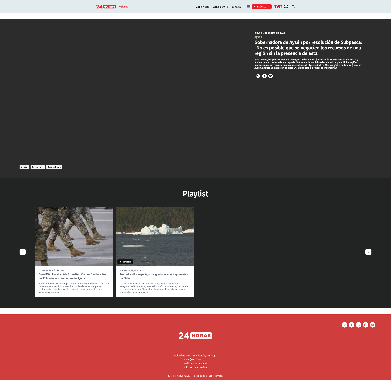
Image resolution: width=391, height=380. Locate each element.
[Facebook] (264, 76)
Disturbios (37, 167)
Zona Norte (203, 6)
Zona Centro (220, 6)
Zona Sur (237, 6)
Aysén (24, 167)
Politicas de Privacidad (195, 367)
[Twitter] (270, 76)
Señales (261, 6)
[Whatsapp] (258, 76)
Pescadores (54, 167)
